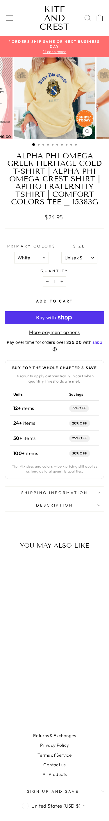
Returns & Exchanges (54, 735)
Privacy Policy (54, 745)
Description (54, 505)
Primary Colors (31, 246)
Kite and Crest (54, 18)
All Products (54, 774)
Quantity (54, 270)
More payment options (54, 332)
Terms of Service (54, 755)
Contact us (54, 764)
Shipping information (54, 492)
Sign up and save (53, 791)
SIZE (79, 246)
